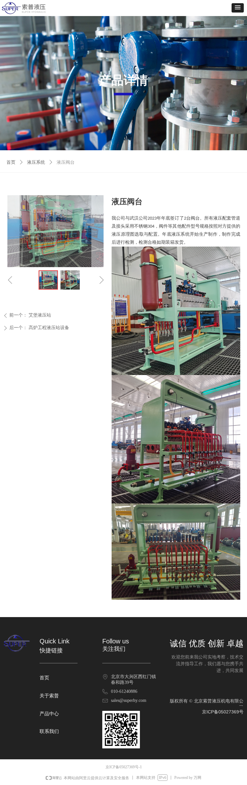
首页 (10, 162)
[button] (238, 8)
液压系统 (36, 162)
